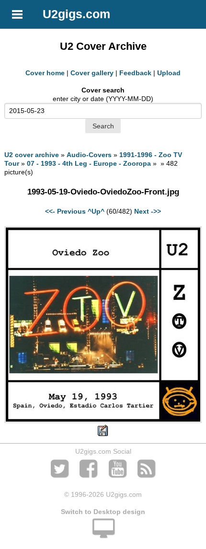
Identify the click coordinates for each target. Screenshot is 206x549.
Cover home (45, 73)
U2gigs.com (76, 14)
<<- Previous (65, 211)
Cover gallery (92, 73)
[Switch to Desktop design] (103, 534)
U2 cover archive (31, 155)
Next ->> (147, 211)
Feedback (135, 73)
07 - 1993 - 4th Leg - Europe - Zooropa (89, 163)
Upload (169, 73)
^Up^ (96, 211)
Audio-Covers (89, 155)
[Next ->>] (102, 420)
